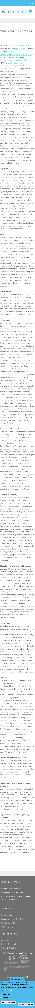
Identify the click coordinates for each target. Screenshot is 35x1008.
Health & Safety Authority (15, 52)
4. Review (25, 16)
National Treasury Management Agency (16, 54)
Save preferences (8, 1002)
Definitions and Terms (10, 923)
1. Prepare (6, 16)
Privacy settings (17, 979)
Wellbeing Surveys (17, 49)
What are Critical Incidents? (12, 893)
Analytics (6, 998)
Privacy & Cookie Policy (10, 944)
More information (10, 990)
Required (6, 995)
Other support (7, 927)
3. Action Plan (18, 16)
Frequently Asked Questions (13, 919)
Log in (30, 3)
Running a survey (8, 915)
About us (5, 940)
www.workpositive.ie (19, 46)
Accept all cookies (26, 1004)
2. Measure (12, 16)
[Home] (17, 11)
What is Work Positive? (11, 889)
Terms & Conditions (9, 948)
